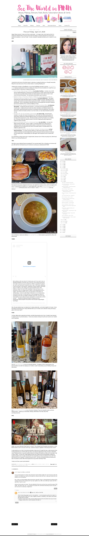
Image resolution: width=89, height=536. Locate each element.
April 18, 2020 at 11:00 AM (24, 472)
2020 (62, 167)
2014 (62, 232)
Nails (44, 25)
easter (40, 464)
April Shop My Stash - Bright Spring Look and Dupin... (68, 184)
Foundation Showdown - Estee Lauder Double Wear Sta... (69, 217)
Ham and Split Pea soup (33, 235)
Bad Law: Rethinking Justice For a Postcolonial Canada (26, 122)
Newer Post (14, 524)
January (63, 222)
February (63, 221)
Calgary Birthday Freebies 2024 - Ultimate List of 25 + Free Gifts (68, 94)
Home (19, 25)
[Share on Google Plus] (55, 464)
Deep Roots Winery (19, 364)
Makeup (32, 25)
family (43, 464)
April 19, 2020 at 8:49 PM (37, 492)
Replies (17, 490)
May (63, 179)
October (63, 172)
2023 (62, 163)
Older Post (54, 524)
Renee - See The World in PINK (26, 302)
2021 (62, 166)
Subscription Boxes (52, 25)
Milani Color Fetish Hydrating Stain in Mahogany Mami (68, 152)
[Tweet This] (52, 464)
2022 (62, 164)
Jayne (16, 472)
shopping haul (21, 465)
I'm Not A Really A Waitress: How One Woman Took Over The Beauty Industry (31, 129)
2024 (62, 161)
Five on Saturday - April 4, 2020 (67, 215)
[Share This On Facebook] (50, 464)
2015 (62, 230)
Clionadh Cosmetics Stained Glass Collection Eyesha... (68, 199)
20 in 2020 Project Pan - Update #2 (68, 195)
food (16, 465)
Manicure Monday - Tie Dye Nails (68, 202)
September (64, 173)
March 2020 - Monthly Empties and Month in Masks (68, 208)
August (63, 175)
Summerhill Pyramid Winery (19, 410)
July (63, 176)
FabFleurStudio (57, 534)
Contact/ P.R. (67, 25)
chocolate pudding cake (44, 187)
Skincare (38, 25)
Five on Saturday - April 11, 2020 (67, 204)
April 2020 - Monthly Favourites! (67, 182)
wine (27, 465)
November (64, 170)
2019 (62, 224)
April (63, 181)
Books (60, 25)
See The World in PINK (24, 492)
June (63, 178)
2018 (62, 226)
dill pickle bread (45, 186)
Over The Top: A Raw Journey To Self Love (23, 91)
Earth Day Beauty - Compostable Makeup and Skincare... (68, 191)
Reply (55, 488)
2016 (62, 229)
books (36, 464)
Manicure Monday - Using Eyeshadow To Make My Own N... (68, 187)
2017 (62, 227)
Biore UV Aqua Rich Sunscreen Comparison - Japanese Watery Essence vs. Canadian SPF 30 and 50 (68, 132)
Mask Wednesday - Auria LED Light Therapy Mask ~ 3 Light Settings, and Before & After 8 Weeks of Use (68, 113)
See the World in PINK (41, 534)
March (63, 219)
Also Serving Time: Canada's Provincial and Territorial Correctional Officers (31, 105)
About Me (26, 25)
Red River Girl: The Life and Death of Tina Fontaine (25, 113)
